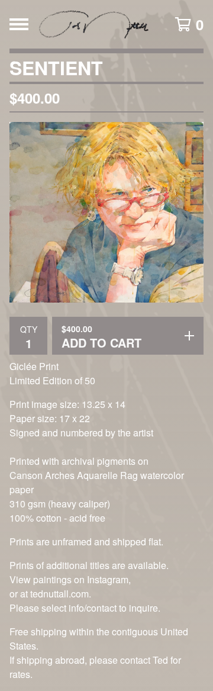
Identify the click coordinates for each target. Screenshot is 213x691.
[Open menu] (18, 24)
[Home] (96, 24)
